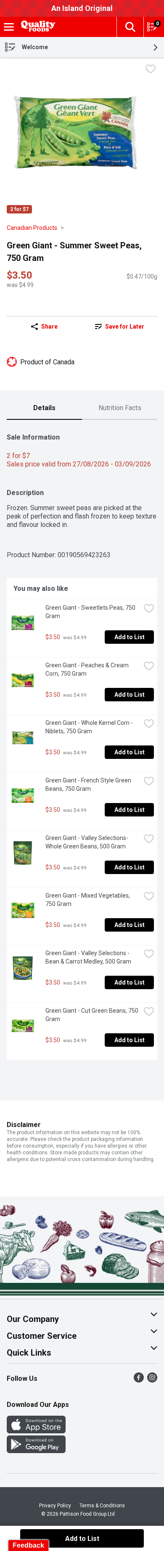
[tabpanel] (82, 743)
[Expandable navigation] (8, 27)
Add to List (129, 637)
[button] (129, 27)
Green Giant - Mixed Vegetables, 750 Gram (88, 899)
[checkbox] (150, 70)
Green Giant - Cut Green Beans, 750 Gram (92, 1014)
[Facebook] (139, 1380)
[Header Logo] (36, 27)
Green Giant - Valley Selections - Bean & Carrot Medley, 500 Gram (88, 957)
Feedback (28, 1545)
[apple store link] (36, 1431)
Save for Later (124, 326)
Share (49, 326)
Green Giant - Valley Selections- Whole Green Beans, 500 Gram (87, 842)
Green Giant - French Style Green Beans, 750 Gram (88, 784)
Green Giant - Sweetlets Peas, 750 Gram (91, 611)
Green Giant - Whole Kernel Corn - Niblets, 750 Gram (89, 727)
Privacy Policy (55, 1506)
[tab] (44, 408)
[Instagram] (152, 1380)
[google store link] (36, 1451)
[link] (119, 326)
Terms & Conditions (102, 1506)
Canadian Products (32, 227)
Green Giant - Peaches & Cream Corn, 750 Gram (87, 669)
